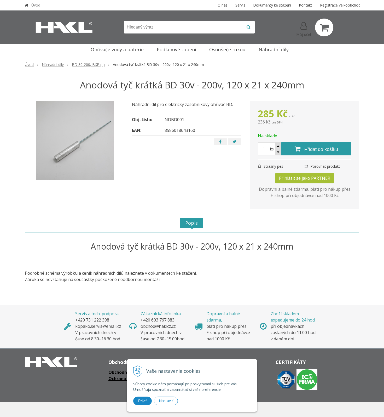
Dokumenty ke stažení (272, 5)
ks (272, 148)
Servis (240, 5)
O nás (223, 5)
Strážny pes (273, 166)
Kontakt (305, 5)
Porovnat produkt (324, 166)
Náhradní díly (53, 64)
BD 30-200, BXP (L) (88, 64)
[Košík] (324, 27)
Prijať (142, 401)
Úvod (35, 5)
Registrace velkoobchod (340, 5)
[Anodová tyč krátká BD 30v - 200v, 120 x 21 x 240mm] (75, 140)
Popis (191, 223)
